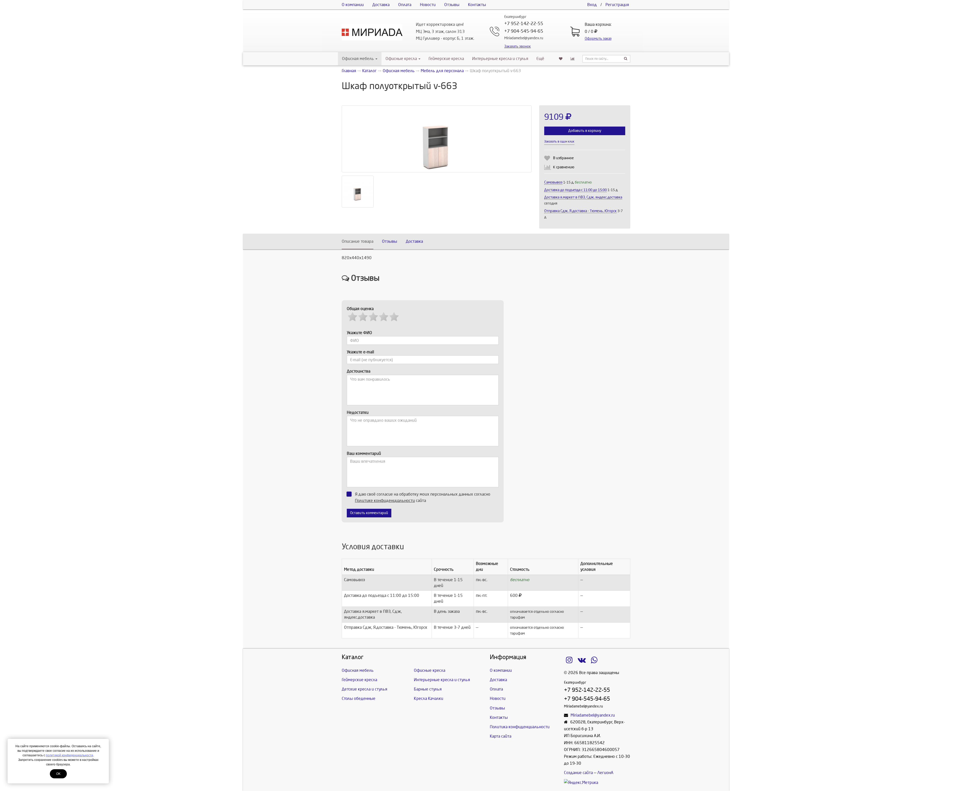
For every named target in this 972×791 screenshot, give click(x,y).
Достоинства (358, 371)
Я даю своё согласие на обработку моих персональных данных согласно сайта (422, 497)
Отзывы (451, 5)
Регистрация (617, 5)
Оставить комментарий (369, 513)
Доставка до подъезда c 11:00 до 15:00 (575, 190)
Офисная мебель (358, 58)
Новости (428, 5)
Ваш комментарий (364, 453)
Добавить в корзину (584, 131)
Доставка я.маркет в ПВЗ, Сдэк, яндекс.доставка (583, 197)
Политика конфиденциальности (520, 727)
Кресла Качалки (428, 698)
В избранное (563, 158)
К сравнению (563, 167)
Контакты (477, 5)
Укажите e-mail (360, 352)
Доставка (381, 5)
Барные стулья (428, 689)
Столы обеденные (358, 698)
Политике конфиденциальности (385, 500)
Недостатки (358, 412)
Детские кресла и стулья (364, 689)
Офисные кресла (402, 58)
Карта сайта (500, 736)
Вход (592, 5)
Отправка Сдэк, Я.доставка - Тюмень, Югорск (580, 211)
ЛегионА (605, 772)
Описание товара (357, 241)
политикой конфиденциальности (69, 755)
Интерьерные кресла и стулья (500, 58)
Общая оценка (360, 309)
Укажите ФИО (359, 333)
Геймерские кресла (446, 58)
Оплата (404, 5)
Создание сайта (578, 772)
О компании (353, 5)
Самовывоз (553, 182)
